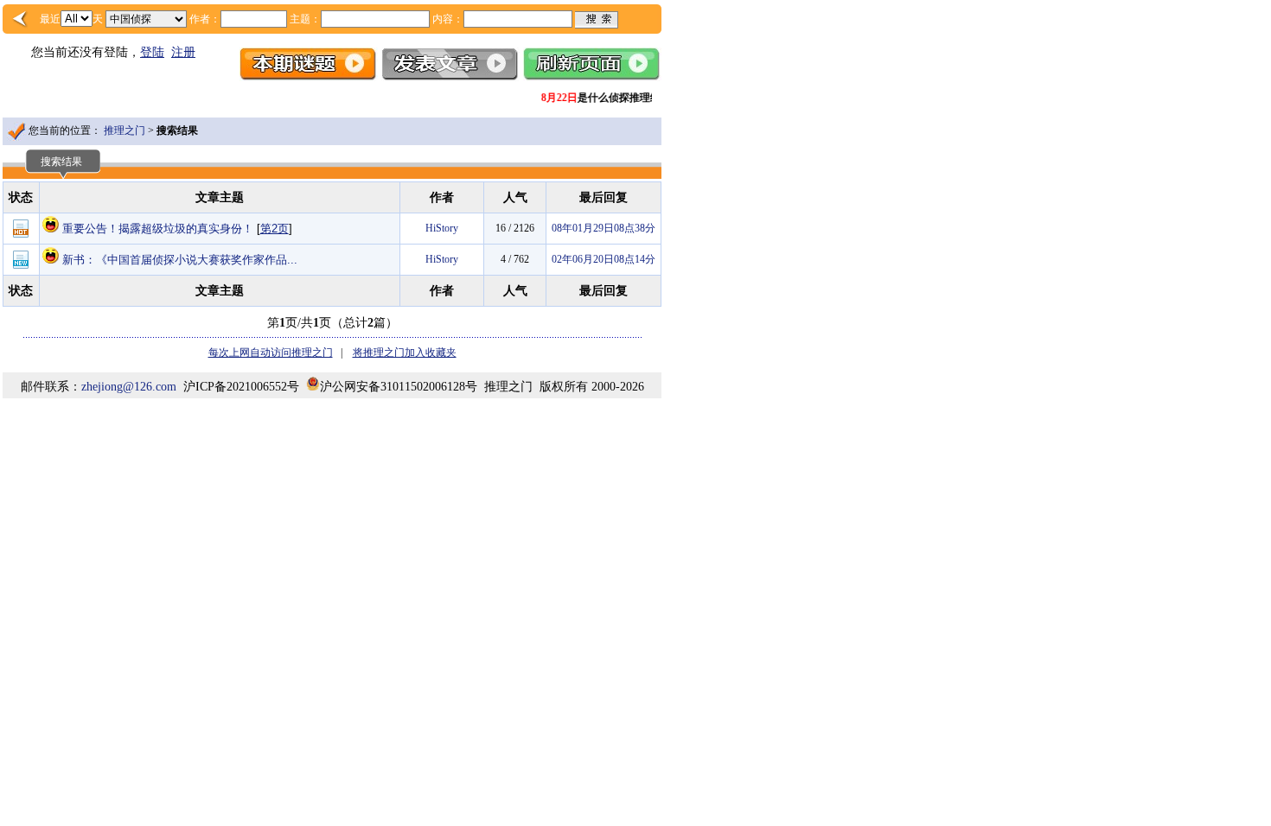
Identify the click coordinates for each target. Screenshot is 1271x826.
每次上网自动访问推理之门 (270, 352)
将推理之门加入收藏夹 (405, 352)
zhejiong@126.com (128, 386)
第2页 (274, 228)
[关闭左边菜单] (21, 19)
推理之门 (124, 130)
